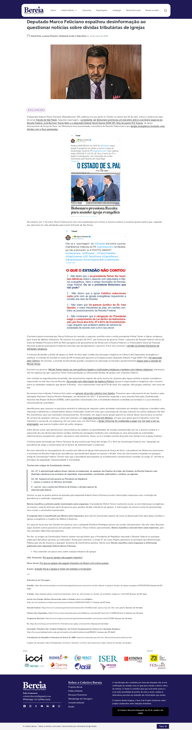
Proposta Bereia (75, 687)
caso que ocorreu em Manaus (98, 418)
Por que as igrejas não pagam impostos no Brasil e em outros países (74, 563)
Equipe (71, 707)
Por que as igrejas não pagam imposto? (63, 557)
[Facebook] (25, 706)
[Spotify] (54, 706)
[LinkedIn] (49, 706)
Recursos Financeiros (77, 695)
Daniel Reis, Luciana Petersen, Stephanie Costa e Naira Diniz (59, 36)
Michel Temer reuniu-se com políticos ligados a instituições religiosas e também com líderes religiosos (100, 369)
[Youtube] (43, 706)
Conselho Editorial (76, 703)
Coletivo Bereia (67, 10)
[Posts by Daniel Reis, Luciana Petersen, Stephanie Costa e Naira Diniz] (29, 36)
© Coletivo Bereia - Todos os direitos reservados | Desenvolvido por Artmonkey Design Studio (60, 726)
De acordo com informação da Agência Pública (90, 381)
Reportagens (101, 10)
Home (53, 10)
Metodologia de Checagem (80, 699)
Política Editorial (75, 691)
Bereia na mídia (152, 10)
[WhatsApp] (60, 706)
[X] (37, 706)
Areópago (117, 10)
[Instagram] (31, 706)
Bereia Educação (133, 10)
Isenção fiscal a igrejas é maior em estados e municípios (63, 569)
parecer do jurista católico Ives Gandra (95, 393)
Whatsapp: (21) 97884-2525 (36, 699)
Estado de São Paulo (46, 120)
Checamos (86, 10)
